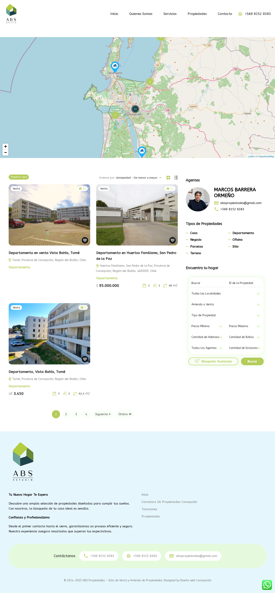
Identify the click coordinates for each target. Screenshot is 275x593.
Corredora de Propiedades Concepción (169, 502)
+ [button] (5, 146)
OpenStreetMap (266, 156)
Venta (16, 188)
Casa (193, 233)
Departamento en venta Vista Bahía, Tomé (44, 253)
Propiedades (197, 14)
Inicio (114, 14)
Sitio (236, 246)
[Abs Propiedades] (11, 14)
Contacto (225, 14)
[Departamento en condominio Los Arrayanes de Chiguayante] (142, 152)
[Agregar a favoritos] (85, 240)
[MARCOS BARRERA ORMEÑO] (198, 199)
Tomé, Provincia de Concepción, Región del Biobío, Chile (48, 260)
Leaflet (251, 156)
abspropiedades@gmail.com (241, 203)
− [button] (5, 152)
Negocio (196, 239)
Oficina (238, 239)
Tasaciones (149, 509)
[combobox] (139, 177)
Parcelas (196, 246)
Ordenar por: (107, 177)
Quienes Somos (140, 14)
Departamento (19, 267)
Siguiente (101, 414)
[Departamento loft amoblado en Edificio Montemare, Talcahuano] (115, 67)
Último (123, 414)
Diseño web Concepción (195, 580)
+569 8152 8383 (258, 14)
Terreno (195, 253)
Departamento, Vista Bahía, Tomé (37, 372)
